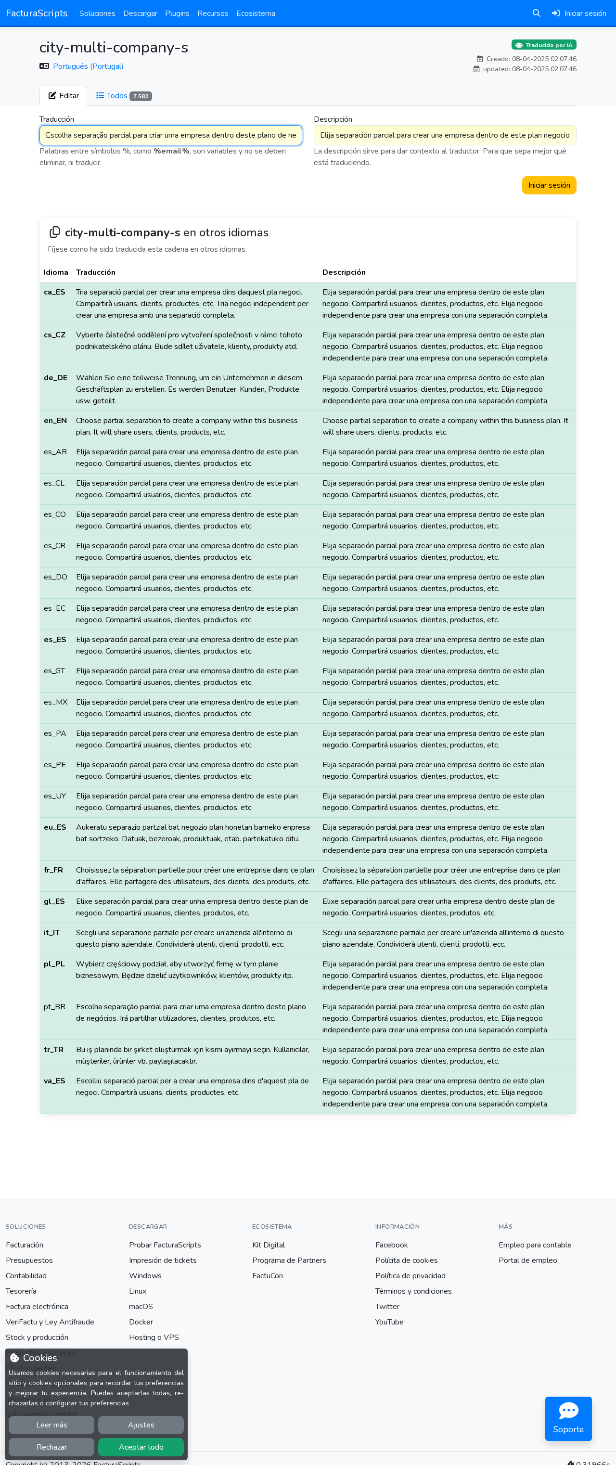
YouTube (389, 1322)
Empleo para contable (535, 1245)
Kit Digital (268, 1245)
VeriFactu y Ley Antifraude (50, 1322)
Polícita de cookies (406, 1260)
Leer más (51, 1425)
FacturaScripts (37, 13)
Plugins (177, 13)
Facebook (391, 1245)
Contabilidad (26, 1276)
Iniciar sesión (549, 185)
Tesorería (21, 1291)
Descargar (140, 13)
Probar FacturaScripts (165, 1245)
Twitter (387, 1306)
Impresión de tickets (163, 1260)
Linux (137, 1291)
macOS (141, 1306)
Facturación (24, 1245)
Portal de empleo (528, 1260)
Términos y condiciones (413, 1291)
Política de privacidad (410, 1276)
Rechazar (52, 1447)
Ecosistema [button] (255, 13)
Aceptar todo (141, 1447)
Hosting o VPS (154, 1337)
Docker (141, 1322)
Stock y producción (37, 1337)
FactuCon (267, 1276)
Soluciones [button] (97, 13)
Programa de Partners (289, 1260)
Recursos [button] (213, 13)
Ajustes (141, 1425)
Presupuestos (29, 1260)
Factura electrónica (37, 1306)
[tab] (63, 96)
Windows (145, 1276)
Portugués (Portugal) (88, 66)
